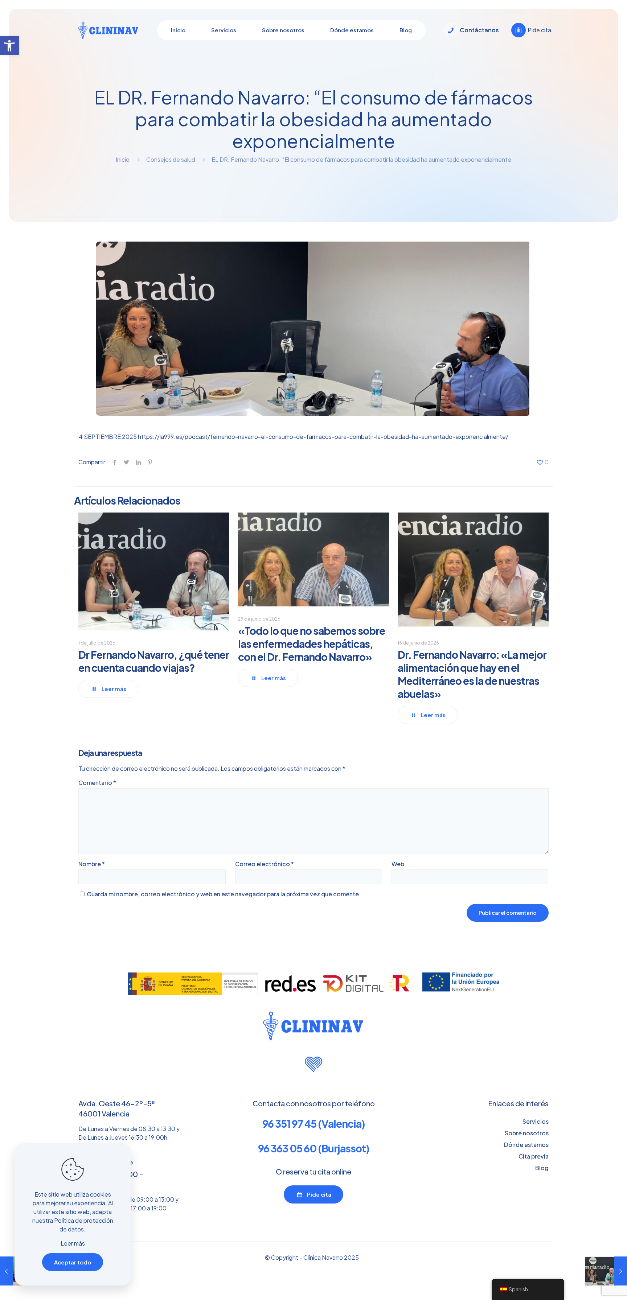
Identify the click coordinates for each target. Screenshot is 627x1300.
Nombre (91, 864)
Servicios (535, 1121)
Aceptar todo (72, 1262)
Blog (542, 1168)
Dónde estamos (526, 1144)
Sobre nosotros (527, 1133)
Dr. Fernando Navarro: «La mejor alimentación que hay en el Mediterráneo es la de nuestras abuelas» (472, 674)
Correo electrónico (264, 864)
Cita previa (534, 1156)
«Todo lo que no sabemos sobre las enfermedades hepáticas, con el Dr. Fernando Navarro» (311, 643)
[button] (9, 45)
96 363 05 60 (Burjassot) (313, 1148)
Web (398, 864)
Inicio (123, 159)
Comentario (97, 782)
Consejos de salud (170, 159)
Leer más (73, 1243)
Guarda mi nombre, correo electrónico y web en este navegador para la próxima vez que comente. (224, 894)
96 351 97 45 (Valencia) (313, 1123)
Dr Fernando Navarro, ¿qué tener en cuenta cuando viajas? (153, 661)
